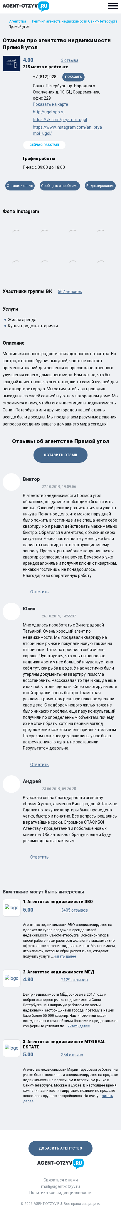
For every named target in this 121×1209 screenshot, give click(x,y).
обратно (2, 248)
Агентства (17, 21)
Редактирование (100, 186)
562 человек (70, 291)
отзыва (69, 60)
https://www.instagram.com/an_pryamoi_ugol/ (67, 130)
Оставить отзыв (20, 186)
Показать (73, 77)
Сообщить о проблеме (59, 186)
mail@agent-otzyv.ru (60, 1186)
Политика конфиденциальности (60, 1192)
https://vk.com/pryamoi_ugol (60, 119)
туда (118, 248)
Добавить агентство (60, 1148)
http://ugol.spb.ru (49, 112)
